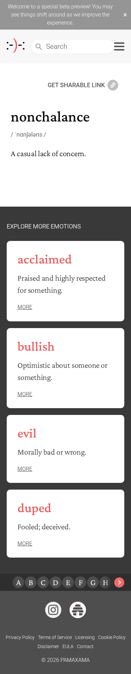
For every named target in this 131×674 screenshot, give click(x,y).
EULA (68, 646)
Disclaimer (48, 646)
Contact (85, 646)
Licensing (85, 637)
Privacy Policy (20, 637)
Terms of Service (55, 637)
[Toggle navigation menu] (119, 46)
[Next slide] (119, 582)
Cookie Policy (112, 637)
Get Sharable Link (76, 85)
